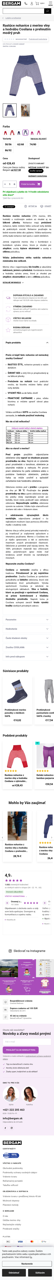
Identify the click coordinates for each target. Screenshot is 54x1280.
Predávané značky (11, 1229)
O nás (5, 1216)
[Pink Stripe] (39, 132)
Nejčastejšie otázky (12, 1224)
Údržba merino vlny (11, 1220)
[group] (18, 837)
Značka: (9, 46)
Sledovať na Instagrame (29, 951)
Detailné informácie (12, 283)
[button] (17, 856)
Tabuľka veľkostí (38, 139)
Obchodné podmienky (13, 1168)
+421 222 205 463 (14, 1109)
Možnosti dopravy (11, 1200)
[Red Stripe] (12, 132)
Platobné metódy (10, 1205)
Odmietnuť (14, 1272)
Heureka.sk (11, 920)
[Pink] (32, 132)
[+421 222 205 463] (25, 3)
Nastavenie (27, 1263)
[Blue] (19, 132)
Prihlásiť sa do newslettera (20, 1050)
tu (31, 1257)
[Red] (5, 132)
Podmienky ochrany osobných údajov (20, 1172)
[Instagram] (11, 1127)
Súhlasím (40, 1272)
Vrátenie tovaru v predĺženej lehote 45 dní (22, 1196)
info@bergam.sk (12, 1118)
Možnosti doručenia (37, 176)
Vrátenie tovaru (10, 1176)
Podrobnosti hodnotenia (38, 39)
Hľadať (47, 11)
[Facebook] (5, 1127)
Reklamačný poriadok (13, 1181)
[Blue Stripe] (25, 132)
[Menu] (50, 3)
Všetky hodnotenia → (16, 896)
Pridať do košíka (28, 184)
